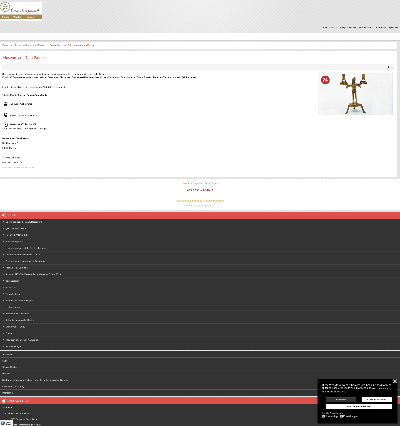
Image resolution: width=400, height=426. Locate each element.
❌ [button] (395, 381)
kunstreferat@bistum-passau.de (18, 167)
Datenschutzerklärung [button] (334, 391)
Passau (5, 45)
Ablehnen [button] (341, 399)
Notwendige (331, 416)
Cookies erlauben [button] (376, 399)
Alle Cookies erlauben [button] (359, 406)
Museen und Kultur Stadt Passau (29, 45)
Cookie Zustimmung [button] (380, 388)
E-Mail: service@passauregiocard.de (200, 205)
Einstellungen (350, 416)
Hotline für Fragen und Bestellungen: (200, 183)
